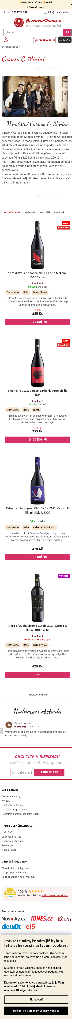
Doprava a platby (11, 796)
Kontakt (6, 800)
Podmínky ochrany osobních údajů (20, 813)
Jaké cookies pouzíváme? (15, 809)
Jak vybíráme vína (11, 836)
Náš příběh (7, 832)
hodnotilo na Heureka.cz (55, 895)
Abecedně (58, 212)
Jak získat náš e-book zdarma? (18, 877)
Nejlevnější (30, 212)
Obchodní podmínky (12, 805)
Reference (7, 845)
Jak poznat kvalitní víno (14, 872)
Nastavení (36, 999)
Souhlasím (36, 1011)
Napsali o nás (9, 850)
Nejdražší (45, 212)
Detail (37, 674)
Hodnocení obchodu (37, 711)
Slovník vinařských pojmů (15, 868)
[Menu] (65, 40)
